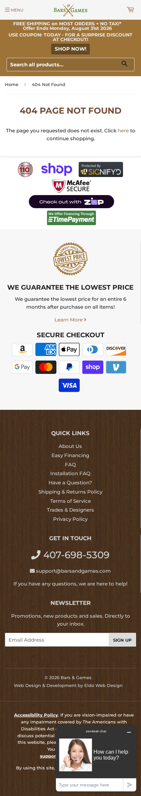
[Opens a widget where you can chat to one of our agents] (96, 758)
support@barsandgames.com (73, 571)
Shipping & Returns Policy (70, 492)
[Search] (127, 64)
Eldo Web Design (103, 685)
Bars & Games (76, 677)
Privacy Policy (70, 519)
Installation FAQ (70, 473)
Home (11, 84)
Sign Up (122, 640)
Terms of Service (70, 501)
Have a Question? (70, 482)
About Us (70, 446)
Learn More (69, 320)
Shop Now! (70, 49)
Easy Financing (70, 455)
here (123, 130)
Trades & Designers (70, 510)
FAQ (70, 464)
